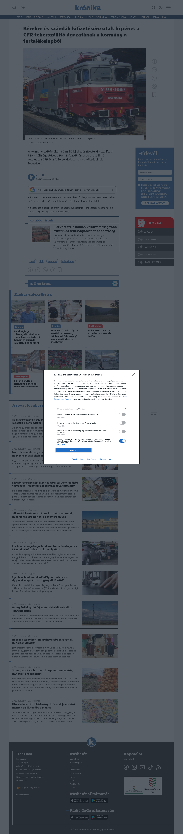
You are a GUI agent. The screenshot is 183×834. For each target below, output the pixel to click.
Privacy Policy (105, 459)
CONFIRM (73, 450)
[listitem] (91, 408)
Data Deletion (77, 459)
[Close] (134, 375)
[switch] (122, 414)
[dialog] (91, 417)
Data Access (91, 459)
